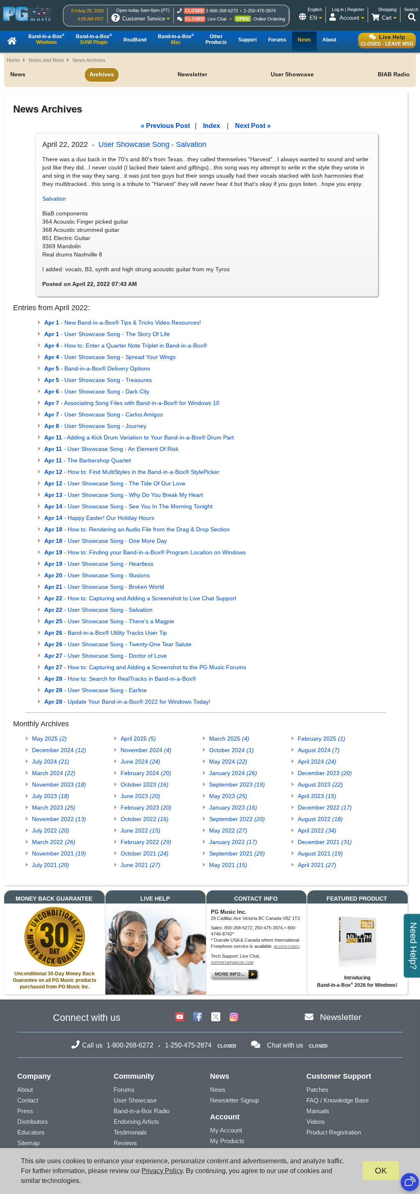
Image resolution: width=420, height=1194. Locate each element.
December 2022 (325, 807)
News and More (46, 60)
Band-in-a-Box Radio (141, 1110)
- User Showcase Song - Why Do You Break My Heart (123, 495)
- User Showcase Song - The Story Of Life (107, 334)
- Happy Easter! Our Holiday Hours (99, 518)
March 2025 (229, 738)
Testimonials (130, 1132)
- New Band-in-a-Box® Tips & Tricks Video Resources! (122, 322)
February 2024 (146, 773)
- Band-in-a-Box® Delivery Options (97, 368)
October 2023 (145, 784)
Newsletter (192, 74)
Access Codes (286, 947)
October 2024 (231, 750)
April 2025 (138, 738)
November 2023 (59, 784)
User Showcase (292, 74)
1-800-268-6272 (222, 10)
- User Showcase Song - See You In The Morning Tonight (128, 506)
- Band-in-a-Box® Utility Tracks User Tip (105, 632)
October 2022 (145, 819)
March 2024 (53, 773)
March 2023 (53, 807)
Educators (31, 1132)
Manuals (317, 1110)
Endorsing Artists (136, 1121)
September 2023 (237, 784)
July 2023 (50, 796)
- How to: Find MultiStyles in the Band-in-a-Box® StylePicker (131, 472)
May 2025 (49, 738)
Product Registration (333, 1132)
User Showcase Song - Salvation (152, 144)
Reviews (125, 1142)
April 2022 (317, 830)
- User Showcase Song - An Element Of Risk (111, 449)
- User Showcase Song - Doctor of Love (105, 655)
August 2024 (319, 750)
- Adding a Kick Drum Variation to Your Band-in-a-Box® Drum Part (139, 437)
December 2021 (325, 842)
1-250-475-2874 (260, 10)
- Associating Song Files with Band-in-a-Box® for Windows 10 (131, 403)
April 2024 (317, 761)
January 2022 (233, 842)
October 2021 (145, 853)
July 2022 (50, 830)
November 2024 (146, 750)
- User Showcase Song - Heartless (98, 563)
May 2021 (228, 865)
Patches (317, 1089)
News (17, 74)
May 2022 (228, 830)
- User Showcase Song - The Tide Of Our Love (114, 483)
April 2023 (317, 796)
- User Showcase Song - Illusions (97, 575)
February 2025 (321, 738)
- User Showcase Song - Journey (95, 426)
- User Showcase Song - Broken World (104, 586)
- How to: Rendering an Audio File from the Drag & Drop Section (137, 529)
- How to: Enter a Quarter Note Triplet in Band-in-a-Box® (125, 345)
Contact (27, 1100)
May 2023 (228, 796)
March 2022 (53, 842)
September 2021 (237, 853)
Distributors (32, 1121)
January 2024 (233, 773)
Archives (101, 74)
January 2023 (233, 807)
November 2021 (59, 853)
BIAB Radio (394, 74)
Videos (315, 1121)
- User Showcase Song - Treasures (98, 380)
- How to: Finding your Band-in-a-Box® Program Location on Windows (145, 552)
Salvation (54, 198)
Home (13, 60)
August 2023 (320, 784)
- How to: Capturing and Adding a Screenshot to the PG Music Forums (145, 667)
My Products (227, 1140)
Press (25, 1110)
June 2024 (140, 761)
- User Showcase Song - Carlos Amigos (103, 414)
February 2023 (146, 807)
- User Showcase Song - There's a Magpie (109, 621)
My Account (226, 1130)
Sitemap (28, 1142)
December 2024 (59, 750)
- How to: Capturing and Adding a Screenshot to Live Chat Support (140, 598)
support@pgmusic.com (232, 963)
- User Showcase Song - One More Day (105, 541)
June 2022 (140, 830)
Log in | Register (348, 9)
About (25, 1089)
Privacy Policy (162, 1170)
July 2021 (50, 865)
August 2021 (320, 853)
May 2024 (228, 761)
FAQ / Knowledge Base (337, 1100)
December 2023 (325, 773)
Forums (124, 1089)
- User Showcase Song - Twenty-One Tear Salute (118, 644)
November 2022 (59, 819)
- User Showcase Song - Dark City (96, 391)
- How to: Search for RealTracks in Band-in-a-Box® (120, 678)
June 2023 (140, 796)
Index (211, 125)
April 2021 (317, 865)
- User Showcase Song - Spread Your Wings (110, 357)
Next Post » (253, 125)
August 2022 (320, 819)
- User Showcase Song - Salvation (98, 609)
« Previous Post (165, 125)
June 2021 (140, 865)
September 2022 (237, 819)
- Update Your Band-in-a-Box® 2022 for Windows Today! (127, 701)
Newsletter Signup (234, 1100)
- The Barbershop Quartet (87, 460)
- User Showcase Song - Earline (95, 690)
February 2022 (146, 842)
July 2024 (50, 761)
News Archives (89, 60)
